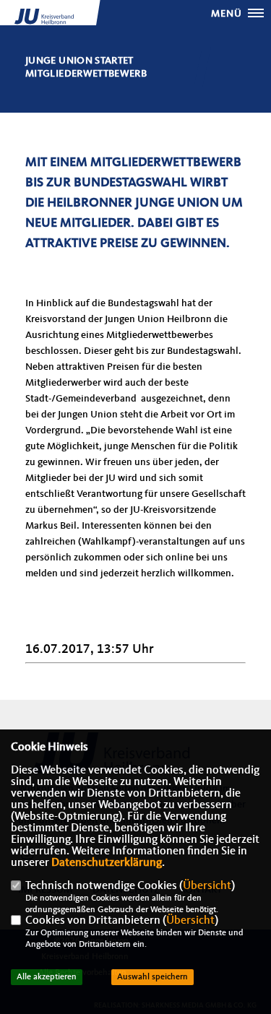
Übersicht (207, 886)
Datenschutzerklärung (106, 863)
